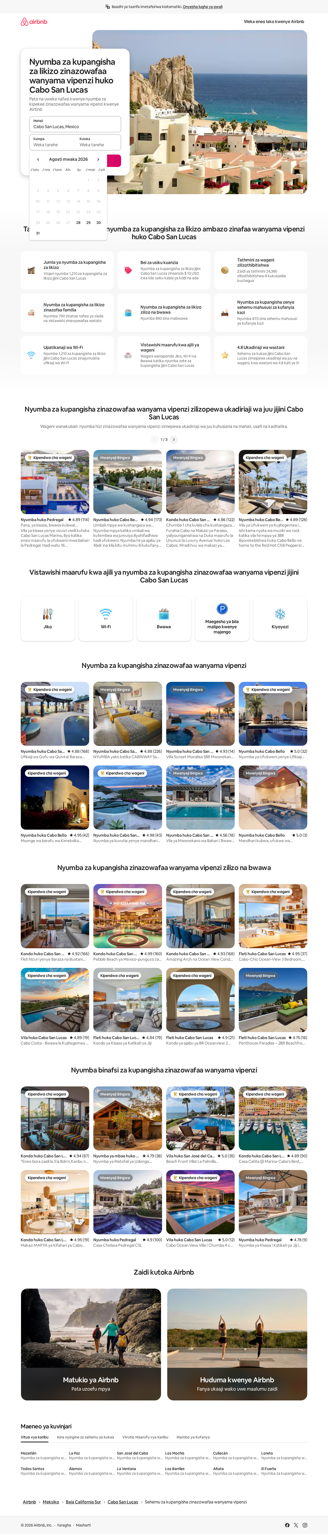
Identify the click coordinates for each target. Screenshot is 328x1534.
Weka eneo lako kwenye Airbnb (274, 21)
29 (88, 222)
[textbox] (52, 145)
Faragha (64, 1525)
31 (38, 233)
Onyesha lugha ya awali (202, 6)
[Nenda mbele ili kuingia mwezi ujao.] (98, 159)
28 (78, 222)
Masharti (83, 1525)
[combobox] (75, 126)
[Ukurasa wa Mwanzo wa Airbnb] (34, 21)
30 (98, 222)
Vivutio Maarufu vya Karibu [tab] (145, 1437)
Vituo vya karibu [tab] (34, 1437)
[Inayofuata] (174, 439)
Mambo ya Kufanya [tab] (193, 1437)
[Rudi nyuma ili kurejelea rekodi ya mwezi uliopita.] (38, 159)
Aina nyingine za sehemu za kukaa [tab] (85, 1437)
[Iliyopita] (154, 439)
